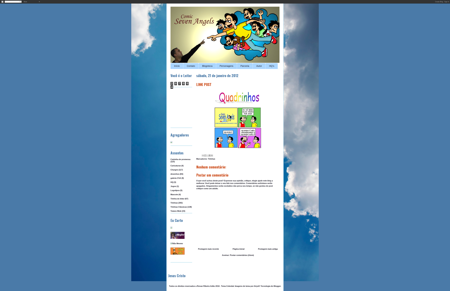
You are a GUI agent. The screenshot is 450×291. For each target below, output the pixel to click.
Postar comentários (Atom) (242, 255)
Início (177, 66)
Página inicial (238, 249)
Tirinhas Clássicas (179, 207)
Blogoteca (207, 66)
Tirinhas (211, 159)
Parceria (244, 66)
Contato (191, 66)
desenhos (175, 174)
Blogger (277, 286)
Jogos (173, 186)
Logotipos (175, 190)
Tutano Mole (176, 211)
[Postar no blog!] (205, 155)
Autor (259, 66)
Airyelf (257, 286)
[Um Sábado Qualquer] (171, 228)
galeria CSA (176, 178)
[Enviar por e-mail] (203, 155)
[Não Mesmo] (177, 243)
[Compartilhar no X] (207, 155)
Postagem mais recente (208, 249)
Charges (174, 170)
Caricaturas (176, 166)
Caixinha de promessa (180, 159)
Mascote (174, 195)
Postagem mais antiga (268, 249)
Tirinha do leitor (177, 199)
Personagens (226, 66)
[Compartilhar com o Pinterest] (212, 155)
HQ (172, 182)
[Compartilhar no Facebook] (209, 155)
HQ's (271, 66)
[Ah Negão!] (178, 238)
